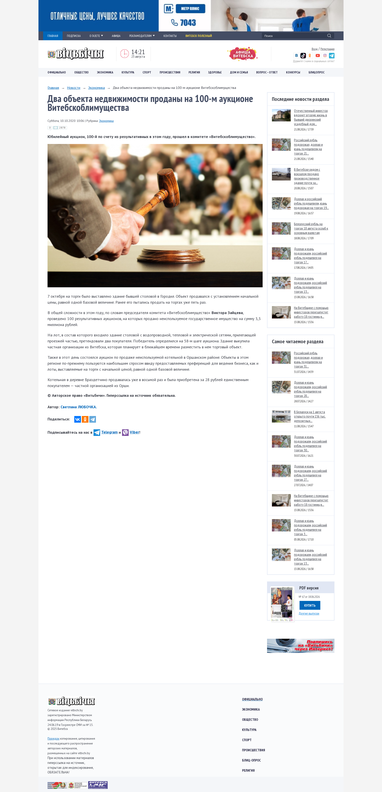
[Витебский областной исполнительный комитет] (78, 787)
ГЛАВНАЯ (53, 36)
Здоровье (215, 72)
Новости (73, 87)
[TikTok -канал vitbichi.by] (303, 57)
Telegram (109, 432)
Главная (53, 87)
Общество (81, 72)
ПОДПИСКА (74, 36)
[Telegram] (92, 419)
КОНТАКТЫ (170, 36)
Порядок (53, 738)
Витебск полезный (198, 36)
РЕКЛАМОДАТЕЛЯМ (140, 36)
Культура (128, 72)
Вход (315, 49)
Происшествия (170, 72)
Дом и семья (239, 72)
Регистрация (327, 49)
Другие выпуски (309, 613)
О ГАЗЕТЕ (95, 36)
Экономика (105, 72)
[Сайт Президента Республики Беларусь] (58, 787)
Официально (57, 72)
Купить (310, 605)
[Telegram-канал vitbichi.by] (331, 57)
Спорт (147, 72)
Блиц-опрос (251, 760)
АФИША (116, 36)
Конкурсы (293, 72)
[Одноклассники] (85, 419)
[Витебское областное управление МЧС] (98, 787)
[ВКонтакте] (77, 419)
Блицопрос (317, 72)
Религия (194, 72)
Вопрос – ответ (267, 72)
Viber (134, 432)
